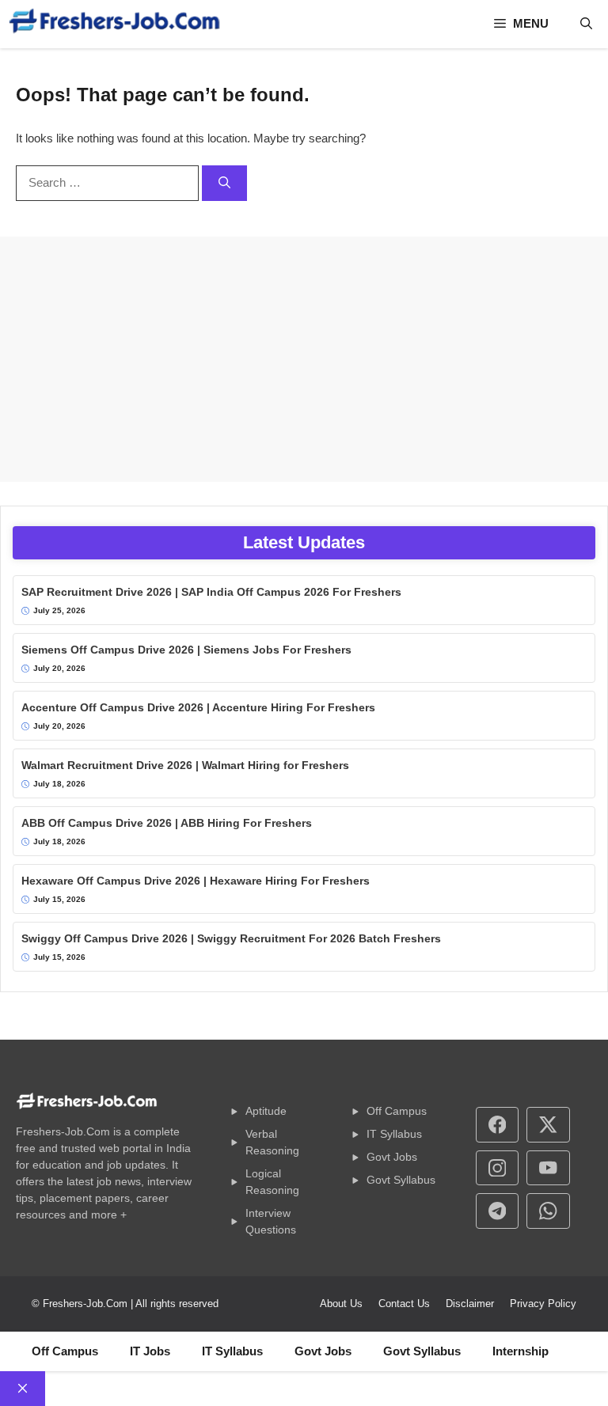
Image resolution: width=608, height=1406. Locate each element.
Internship (520, 1351)
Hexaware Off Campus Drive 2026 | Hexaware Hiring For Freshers (195, 880)
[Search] (224, 183)
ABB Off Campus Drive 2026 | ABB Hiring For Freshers (166, 823)
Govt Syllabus (401, 1179)
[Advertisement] (304, 359)
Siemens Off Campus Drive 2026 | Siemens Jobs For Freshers (186, 649)
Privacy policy (543, 1303)
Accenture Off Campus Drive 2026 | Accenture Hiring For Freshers (198, 707)
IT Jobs (150, 1351)
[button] (586, 23)
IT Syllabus (394, 1133)
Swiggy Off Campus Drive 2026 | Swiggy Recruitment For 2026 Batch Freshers (231, 938)
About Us (341, 1303)
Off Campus (397, 1111)
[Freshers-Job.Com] (115, 24)
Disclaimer (470, 1303)
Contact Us (404, 1303)
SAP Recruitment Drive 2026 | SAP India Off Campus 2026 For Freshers (211, 592)
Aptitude (266, 1111)
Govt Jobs (392, 1156)
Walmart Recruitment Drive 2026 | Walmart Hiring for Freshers (185, 765)
